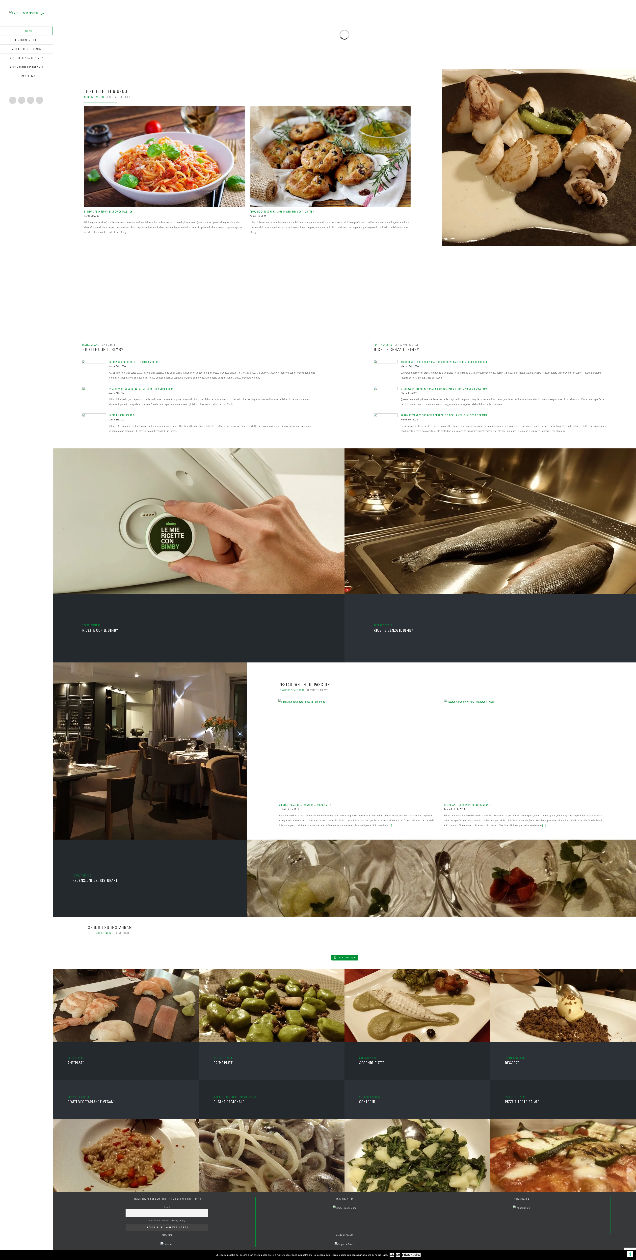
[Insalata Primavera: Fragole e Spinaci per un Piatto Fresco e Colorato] (386, 396)
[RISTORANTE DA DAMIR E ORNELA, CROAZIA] (524, 749)
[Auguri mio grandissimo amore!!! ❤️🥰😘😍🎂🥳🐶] (151, 939)
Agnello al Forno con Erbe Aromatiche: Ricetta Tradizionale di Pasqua (444, 362)
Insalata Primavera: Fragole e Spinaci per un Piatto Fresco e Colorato (444, 388)
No (398, 1254)
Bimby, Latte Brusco (121, 415)
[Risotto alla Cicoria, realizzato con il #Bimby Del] (537, 944)
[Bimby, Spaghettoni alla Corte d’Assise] (164, 156)
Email (167, 1206)
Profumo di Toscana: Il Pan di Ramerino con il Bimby (282, 211)
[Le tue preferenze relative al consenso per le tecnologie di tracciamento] (630, 1254)
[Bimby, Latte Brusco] (94, 423)
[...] (392, 825)
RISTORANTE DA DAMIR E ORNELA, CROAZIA (468, 805)
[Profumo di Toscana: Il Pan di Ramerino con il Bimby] (330, 156)
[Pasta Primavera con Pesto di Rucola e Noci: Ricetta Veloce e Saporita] (386, 423)
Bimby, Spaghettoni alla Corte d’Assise (108, 211)
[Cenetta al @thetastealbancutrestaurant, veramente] (280, 942)
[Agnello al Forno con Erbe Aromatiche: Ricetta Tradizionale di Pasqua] (386, 369)
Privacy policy (411, 1254)
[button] (26, 85)
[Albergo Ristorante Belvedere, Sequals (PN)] (358, 749)
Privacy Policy (178, 1220)
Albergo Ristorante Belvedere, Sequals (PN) (305, 805)
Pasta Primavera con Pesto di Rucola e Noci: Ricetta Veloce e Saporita (444, 415)
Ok (392, 1254)
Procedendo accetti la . (166, 1220)
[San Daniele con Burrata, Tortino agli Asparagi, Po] (409, 942)
